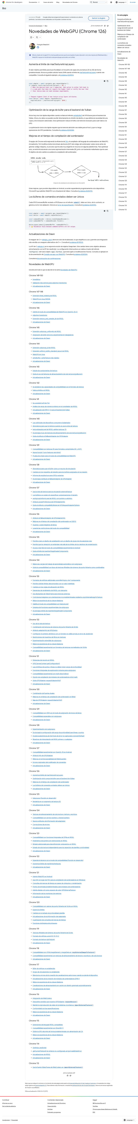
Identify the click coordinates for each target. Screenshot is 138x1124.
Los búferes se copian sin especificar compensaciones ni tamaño (55, 495)
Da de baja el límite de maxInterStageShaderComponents (52, 611)
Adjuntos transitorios (40, 315)
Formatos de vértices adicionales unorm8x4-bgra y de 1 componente (56, 580)
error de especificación (66, 205)
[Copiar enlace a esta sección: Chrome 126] (41, 771)
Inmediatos (36, 279)
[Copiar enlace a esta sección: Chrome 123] (41, 833)
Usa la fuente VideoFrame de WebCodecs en (58, 1067)
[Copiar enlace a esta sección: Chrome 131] (41, 656)
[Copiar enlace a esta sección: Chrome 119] (41, 929)
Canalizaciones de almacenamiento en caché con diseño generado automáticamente (62, 986)
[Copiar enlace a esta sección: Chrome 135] (41, 537)
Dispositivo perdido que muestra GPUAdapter (55, 1002)
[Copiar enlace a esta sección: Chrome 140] (41, 419)
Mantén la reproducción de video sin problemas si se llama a (63, 1005)
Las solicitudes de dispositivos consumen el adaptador (51, 423)
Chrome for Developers (35, 26)
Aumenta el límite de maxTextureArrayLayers (48, 775)
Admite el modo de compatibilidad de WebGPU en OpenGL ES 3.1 (55, 312)
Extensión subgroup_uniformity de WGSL (47, 331)
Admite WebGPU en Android (42, 877)
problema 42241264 (80, 254)
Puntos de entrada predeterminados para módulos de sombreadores (56, 887)
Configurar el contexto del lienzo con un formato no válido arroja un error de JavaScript (63, 634)
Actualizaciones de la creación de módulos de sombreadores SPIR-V (56, 979)
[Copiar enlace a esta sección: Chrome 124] (41, 810)
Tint (66, 141)
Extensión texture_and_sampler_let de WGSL (48, 319)
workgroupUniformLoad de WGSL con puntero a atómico (52, 498)
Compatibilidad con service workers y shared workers (51, 818)
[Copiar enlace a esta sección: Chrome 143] (41, 367)
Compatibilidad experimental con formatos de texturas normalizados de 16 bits (60, 647)
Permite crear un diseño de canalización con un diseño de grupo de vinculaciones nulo (62, 541)
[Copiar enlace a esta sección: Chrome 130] (41, 689)
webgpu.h (40, 246)
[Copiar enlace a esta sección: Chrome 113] (41, 1063)
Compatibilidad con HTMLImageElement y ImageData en (64, 952)
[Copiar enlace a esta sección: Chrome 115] (41, 1021)
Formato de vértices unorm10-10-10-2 (46, 936)
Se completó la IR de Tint (41, 403)
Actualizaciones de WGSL (41, 1054)
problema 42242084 (67, 130)
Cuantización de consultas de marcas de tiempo (49, 920)
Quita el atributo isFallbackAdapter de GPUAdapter (50, 436)
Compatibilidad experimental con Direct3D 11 (48, 1028)
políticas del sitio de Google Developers (83, 1085)
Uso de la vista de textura (41, 624)
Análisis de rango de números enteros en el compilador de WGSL (55, 406)
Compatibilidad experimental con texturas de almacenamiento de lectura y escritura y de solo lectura (67, 956)
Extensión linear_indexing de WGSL (45, 296)
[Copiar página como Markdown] (37, 37)
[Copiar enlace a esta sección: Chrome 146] (41, 308)
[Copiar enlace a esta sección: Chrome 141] (41, 399)
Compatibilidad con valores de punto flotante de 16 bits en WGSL (55, 906)
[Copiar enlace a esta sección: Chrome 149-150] (45, 275)
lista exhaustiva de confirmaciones (49, 259)
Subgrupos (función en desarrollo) (44, 798)
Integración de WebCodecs (42, 998)
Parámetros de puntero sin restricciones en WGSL (50, 841)
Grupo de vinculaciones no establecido (46, 972)
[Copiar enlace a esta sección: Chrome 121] (41, 873)
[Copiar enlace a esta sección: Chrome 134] (41, 560)
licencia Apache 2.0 (41, 1085)
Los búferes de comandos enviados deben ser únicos (51, 785)
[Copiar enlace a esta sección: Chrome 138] (41, 465)
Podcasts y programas (54, 1112)
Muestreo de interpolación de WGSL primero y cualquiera (52, 739)
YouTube (95, 1106)
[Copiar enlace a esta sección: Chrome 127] (41, 748)
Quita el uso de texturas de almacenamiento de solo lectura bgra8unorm (57, 374)
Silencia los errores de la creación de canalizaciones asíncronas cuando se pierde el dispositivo (65, 975)
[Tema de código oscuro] (104, 81)
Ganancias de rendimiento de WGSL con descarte (50, 590)
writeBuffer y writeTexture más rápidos (46, 358)
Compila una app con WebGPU (54, 254)
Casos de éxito (48, 2)
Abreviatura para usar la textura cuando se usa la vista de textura (55, 426)
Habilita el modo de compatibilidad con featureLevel (50, 604)
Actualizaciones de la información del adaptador (49, 917)
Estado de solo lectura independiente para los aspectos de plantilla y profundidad (61, 848)
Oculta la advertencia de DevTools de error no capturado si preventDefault (58, 736)
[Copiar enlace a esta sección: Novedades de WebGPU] (56, 264)
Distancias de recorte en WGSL (43, 660)
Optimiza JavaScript (39, 1048)
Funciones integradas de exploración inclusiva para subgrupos (54, 670)
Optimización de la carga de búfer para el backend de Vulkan (54, 779)
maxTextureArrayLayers (88, 73)
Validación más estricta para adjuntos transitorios (50, 283)
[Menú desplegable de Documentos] (39, 2)
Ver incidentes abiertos (9, 1106)
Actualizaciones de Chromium (57, 1103)
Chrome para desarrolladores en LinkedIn (105, 1109)
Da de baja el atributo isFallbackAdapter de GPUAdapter (52, 479)
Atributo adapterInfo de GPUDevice (45, 630)
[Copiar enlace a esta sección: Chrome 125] (41, 794)
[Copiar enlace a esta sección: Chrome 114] (41, 1044)
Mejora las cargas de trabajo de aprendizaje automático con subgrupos (57, 564)
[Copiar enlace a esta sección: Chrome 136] (41, 514)
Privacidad (14, 1120)
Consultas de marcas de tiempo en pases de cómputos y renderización (57, 883)
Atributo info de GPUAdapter (43, 756)
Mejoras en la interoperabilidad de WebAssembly (49, 759)
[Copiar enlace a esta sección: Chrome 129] (41, 709)
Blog (57, 2)
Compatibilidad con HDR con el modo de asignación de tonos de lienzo (57, 713)
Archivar (50, 1109)
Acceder (133, 2)
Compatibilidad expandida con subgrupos (47, 716)
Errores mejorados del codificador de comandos (49, 762)
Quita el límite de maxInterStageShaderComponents (50, 551)
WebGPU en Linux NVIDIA (41, 299)
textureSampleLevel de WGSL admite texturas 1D (49, 429)
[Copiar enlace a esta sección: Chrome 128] (41, 725)
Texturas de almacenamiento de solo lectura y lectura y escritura (55, 814)
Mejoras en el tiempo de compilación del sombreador (51, 782)
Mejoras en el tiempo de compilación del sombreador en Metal (54, 697)
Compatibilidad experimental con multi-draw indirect (51, 674)
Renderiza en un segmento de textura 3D (47, 802)
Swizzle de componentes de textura (45, 371)
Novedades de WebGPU (68, 270)
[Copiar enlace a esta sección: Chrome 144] (41, 344)
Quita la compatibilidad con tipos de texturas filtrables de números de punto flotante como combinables (68, 567)
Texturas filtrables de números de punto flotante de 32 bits (53, 933)
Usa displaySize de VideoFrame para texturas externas (51, 594)
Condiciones (6, 1120)
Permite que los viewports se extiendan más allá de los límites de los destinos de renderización (65, 544)
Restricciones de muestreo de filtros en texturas (49, 637)
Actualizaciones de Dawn (41, 286)
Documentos (33, 2)
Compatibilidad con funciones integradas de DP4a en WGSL (53, 837)
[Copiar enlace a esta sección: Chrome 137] (41, 488)
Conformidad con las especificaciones (46, 1008)
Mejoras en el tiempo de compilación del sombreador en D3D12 (54, 521)
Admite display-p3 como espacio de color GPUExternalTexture (54, 890)
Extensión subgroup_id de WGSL (44, 348)
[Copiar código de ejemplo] (107, 81)
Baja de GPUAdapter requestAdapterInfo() (47, 700)
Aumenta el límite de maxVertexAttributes (47, 864)
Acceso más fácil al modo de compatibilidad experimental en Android (56, 548)
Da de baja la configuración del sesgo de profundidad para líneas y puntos (58, 733)
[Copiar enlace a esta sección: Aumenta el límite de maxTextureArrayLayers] (76, 64)
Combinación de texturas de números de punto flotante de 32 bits (55, 627)
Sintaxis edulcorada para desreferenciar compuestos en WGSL (54, 844)
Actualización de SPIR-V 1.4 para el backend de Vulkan (51, 410)
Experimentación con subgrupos (44, 729)
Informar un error (7, 1103)
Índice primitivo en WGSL (41, 390)
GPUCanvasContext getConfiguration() (46, 664)
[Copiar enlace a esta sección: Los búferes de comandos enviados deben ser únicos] (86, 197)
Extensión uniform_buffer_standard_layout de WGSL (51, 351)
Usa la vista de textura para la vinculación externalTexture (52, 492)
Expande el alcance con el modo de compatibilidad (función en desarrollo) (58, 860)
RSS (94, 1112)
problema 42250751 (85, 191)
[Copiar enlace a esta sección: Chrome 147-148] (45, 292)
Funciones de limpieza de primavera (45, 923)
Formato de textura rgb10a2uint (44, 940)
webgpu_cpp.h (47, 240)
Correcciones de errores (41, 825)
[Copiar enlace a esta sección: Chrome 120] (41, 902)
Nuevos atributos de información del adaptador (49, 821)
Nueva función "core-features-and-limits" (47, 452)
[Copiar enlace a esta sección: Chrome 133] (41, 576)
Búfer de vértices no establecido (44, 969)
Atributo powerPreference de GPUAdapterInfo (49, 502)
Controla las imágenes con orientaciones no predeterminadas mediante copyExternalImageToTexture (67, 597)
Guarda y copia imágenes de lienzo (45, 525)
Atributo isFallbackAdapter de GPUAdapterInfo (49, 518)
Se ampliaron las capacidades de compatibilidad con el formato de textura (58, 387)
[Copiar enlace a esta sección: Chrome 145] (41, 327)
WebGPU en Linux (39, 354)
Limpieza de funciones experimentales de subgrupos (51, 607)
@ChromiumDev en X (99, 1103)
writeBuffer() (77, 115)
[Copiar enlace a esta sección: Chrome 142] (41, 383)
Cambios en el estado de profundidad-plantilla (49, 913)
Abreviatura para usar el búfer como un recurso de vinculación (54, 469)
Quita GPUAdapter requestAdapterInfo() (47, 681)
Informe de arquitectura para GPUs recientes (48, 475)
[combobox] (98, 2)
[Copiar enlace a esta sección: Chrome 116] (41, 994)
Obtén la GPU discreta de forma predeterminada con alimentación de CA (58, 1031)
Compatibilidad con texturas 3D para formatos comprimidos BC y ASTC (57, 449)
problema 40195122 (76, 242)
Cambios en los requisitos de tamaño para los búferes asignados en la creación (60, 472)
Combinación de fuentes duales (43, 693)
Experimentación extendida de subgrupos (47, 641)
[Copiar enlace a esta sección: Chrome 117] (41, 965)
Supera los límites (38, 910)
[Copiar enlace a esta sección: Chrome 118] (41, 948)
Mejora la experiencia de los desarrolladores (48, 601)
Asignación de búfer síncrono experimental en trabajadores (53, 335)
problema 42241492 (89, 205)
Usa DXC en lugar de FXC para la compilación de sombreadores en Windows (59, 880)
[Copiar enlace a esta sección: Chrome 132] (41, 620)
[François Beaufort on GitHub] (38, 47)
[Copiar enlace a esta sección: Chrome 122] (41, 856)
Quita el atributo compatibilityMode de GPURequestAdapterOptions (56, 505)
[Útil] (104, 25)
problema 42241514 (67, 75)
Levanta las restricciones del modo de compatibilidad (51, 528)
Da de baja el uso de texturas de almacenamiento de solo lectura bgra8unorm (59, 433)
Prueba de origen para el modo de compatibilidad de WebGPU (54, 456)
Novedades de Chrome (70, 2)
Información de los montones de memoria (47, 894)
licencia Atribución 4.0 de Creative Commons (83, 1083)
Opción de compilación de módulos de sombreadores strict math (55, 677)
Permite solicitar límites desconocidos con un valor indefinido (53, 584)
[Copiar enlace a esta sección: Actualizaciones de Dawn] (56, 234)
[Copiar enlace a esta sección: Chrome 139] (41, 445)
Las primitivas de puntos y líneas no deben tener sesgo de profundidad (57, 667)
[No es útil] (107, 25)
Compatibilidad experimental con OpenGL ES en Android (52, 752)
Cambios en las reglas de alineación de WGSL (48, 587)
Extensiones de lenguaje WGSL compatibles (48, 1025)
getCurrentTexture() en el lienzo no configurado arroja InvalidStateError (57, 1051)
